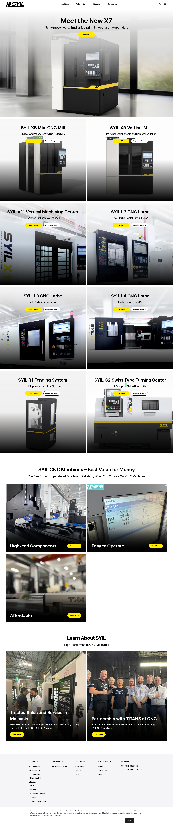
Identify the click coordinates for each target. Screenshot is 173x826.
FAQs (77, 774)
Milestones (102, 770)
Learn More (33, 141)
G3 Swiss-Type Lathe (37, 801)
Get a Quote (86, 35)
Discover (97, 4)
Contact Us (112, 4)
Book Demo (79, 766)
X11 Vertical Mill (35, 778)
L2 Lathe (32, 782)
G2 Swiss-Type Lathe (37, 797)
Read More (74, 546)
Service (78, 770)
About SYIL (102, 766)
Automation (81, 4)
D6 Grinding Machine (37, 793)
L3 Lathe (32, 786)
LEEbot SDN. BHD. (31, 728)
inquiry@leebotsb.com (133, 769)
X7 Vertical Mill (34, 770)
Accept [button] (129, 821)
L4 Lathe (32, 790)
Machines (64, 4)
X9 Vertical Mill (34, 774)
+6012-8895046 (130, 766)
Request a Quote (51, 141)
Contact (101, 774)
